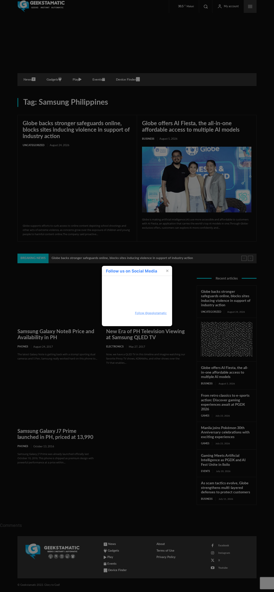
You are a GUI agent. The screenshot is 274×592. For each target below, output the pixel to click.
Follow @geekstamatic (151, 313)
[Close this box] (167, 271)
